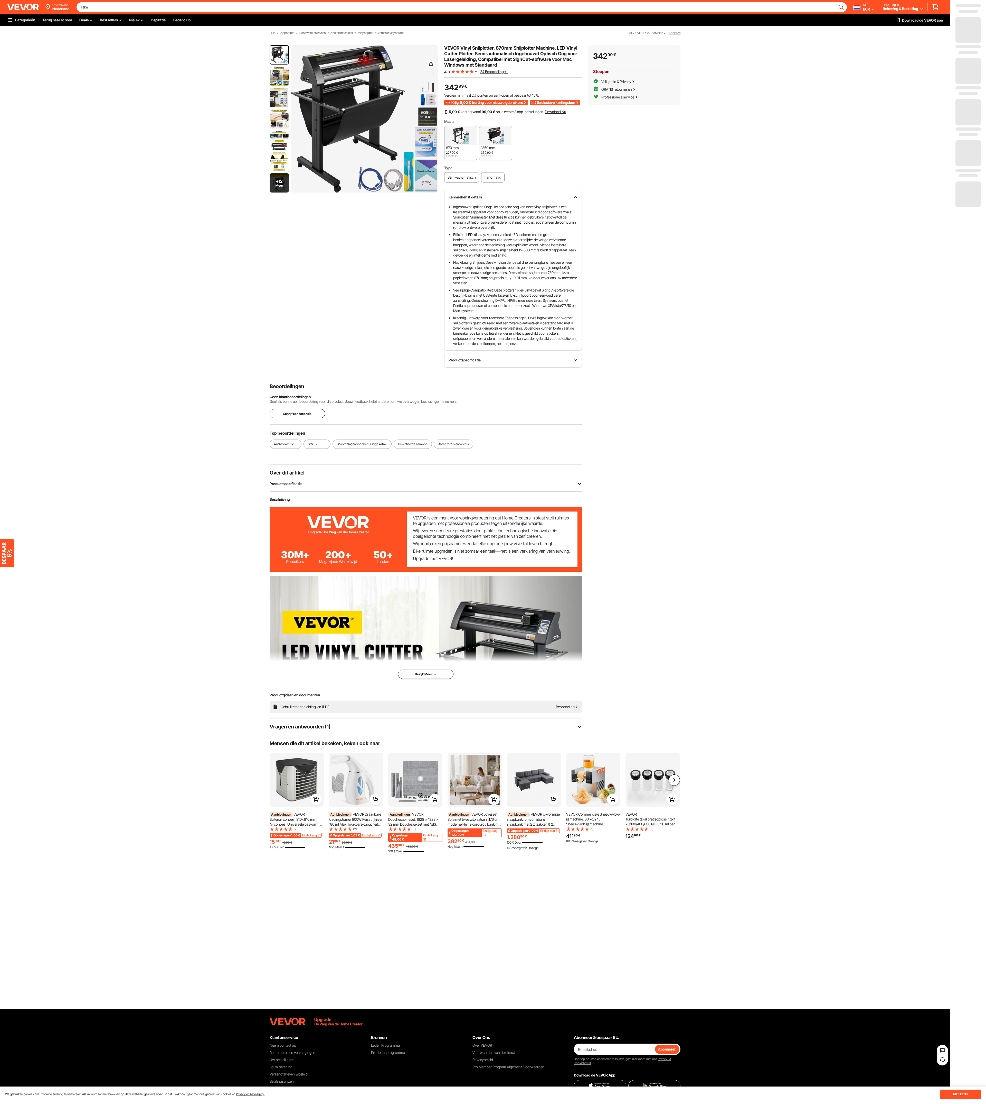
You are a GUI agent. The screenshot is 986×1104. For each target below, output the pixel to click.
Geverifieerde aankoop (413, 444)
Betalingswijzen (282, 1081)
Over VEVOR (482, 1045)
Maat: (449, 121)
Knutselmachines (342, 33)
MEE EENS (960, 1094)
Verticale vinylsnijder (391, 33)
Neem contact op (283, 1045)
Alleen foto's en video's (453, 444)
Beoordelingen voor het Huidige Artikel (362, 444)
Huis (272, 33)
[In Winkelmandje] (316, 799)
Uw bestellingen (282, 1059)
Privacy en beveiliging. (250, 1094)
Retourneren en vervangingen (292, 1052)
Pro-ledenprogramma (388, 1052)
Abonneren (667, 1049)
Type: (448, 168)
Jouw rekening (281, 1067)
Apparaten (287, 33)
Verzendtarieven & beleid (289, 1074)
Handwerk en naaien (312, 33)
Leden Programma (385, 1045)
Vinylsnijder (365, 33)
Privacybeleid (482, 1059)
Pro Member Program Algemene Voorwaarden (508, 1067)
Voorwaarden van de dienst (493, 1052)
